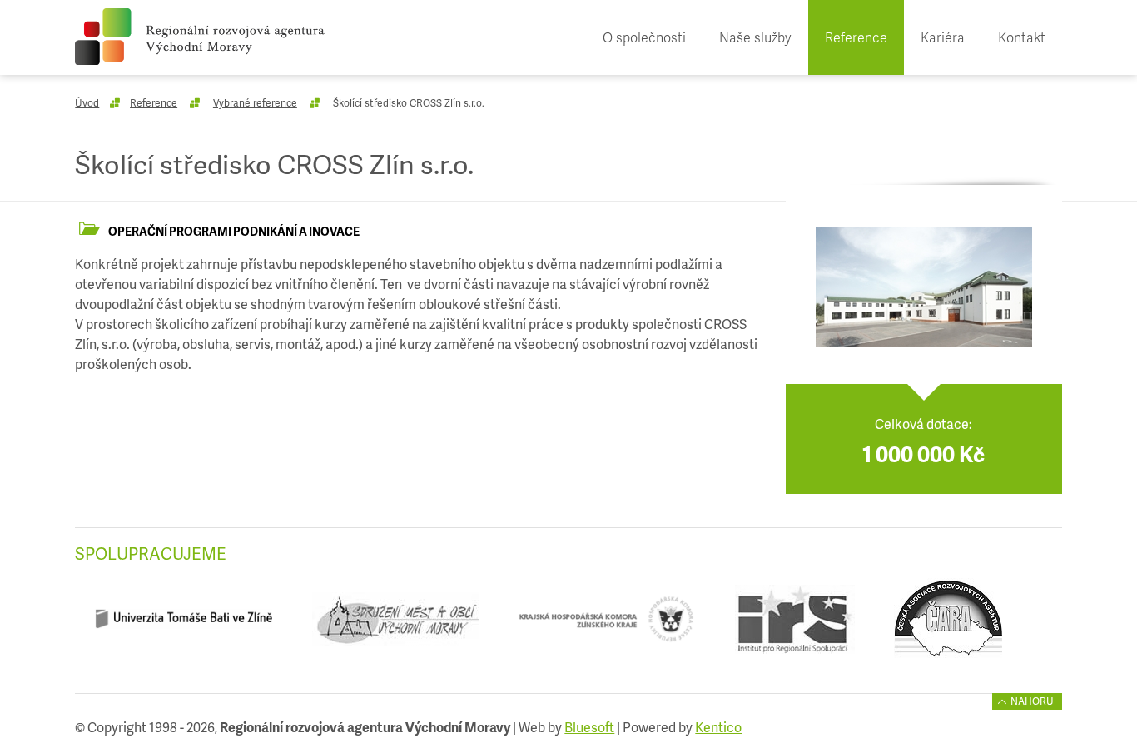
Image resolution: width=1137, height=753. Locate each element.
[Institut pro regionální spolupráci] (794, 625)
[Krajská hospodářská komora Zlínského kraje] (606, 625)
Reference (856, 37)
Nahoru (1032, 701)
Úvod (87, 103)
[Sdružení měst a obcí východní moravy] (395, 625)
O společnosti (644, 37)
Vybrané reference (255, 103)
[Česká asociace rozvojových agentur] (948, 625)
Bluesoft (589, 726)
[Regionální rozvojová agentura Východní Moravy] (200, 36)
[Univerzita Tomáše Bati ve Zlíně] (183, 625)
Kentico (718, 726)
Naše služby (755, 37)
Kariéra (943, 37)
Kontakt (1021, 37)
